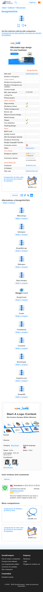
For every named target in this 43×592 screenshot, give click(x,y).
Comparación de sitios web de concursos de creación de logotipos (13, 179)
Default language (29, 445)
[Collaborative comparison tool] (8, 2)
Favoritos (18, 25)
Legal (25, 561)
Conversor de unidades (9, 567)
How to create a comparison (11, 559)
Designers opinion (17, 491)
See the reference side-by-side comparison (19, 31)
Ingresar (32, 2)
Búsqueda (16, 2)
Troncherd (18, 486)
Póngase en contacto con (31, 564)
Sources (6, 440)
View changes (8, 467)
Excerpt (6, 435)
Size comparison (7, 569)
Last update (7, 453)
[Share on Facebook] (25, 195)
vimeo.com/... (30, 148)
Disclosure (26, 559)
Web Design (20, 8)
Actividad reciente (7, 577)
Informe (15, 195)
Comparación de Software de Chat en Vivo (13, 509)
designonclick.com (32, 73)
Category (6, 445)
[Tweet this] (28, 195)
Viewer (5, 450)
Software (11, 8)
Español (39, 2)
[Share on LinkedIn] (31, 195)
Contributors (8, 457)
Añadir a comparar (9, 203)
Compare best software (9, 561)
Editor (25, 450)
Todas (4, 8)
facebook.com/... (31, 165)
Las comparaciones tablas (10, 564)
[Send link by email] (21, 195)
